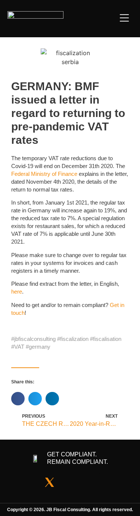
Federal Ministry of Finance (44, 174)
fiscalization (74, 339)
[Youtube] (90, 482)
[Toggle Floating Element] (127, 503)
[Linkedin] (70, 482)
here (16, 291)
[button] (124, 19)
